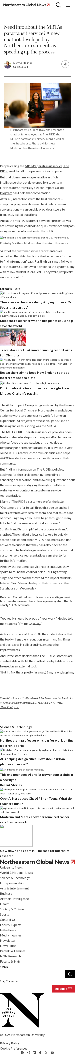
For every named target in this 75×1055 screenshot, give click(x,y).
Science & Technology (15, 878)
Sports (4, 914)
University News (11, 867)
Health (4, 904)
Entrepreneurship (12, 883)
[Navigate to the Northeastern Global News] (28, 5)
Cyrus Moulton (24, 62)
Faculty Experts (10, 925)
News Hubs (8, 946)
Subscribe (61, 988)
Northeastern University (28, 1035)
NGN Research (10, 956)
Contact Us (8, 919)
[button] (58, 5)
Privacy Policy (10, 1043)
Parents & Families (12, 951)
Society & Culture (12, 909)
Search (4, 966)
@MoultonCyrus (9, 707)
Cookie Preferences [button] (13, 1048)
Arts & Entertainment (14, 888)
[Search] (70, 974)
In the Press (8, 930)
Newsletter (8, 940)
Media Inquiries (10, 935)
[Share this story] (65, 64)
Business (6, 893)
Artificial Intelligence (14, 898)
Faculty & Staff (10, 961)
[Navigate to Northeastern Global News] (37, 862)
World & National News (16, 872)
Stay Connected (9, 981)
